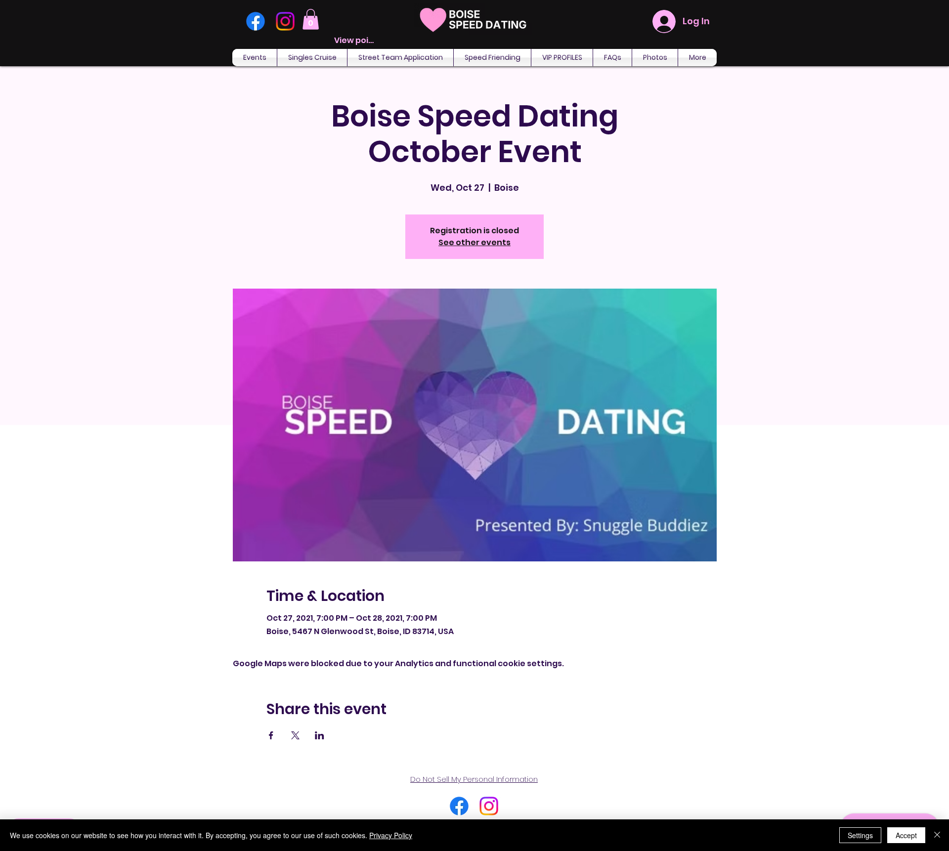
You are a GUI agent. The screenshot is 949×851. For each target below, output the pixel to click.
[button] (310, 19)
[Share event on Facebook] (271, 735)
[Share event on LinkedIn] (319, 735)
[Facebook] (255, 21)
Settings (860, 835)
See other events (474, 242)
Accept (906, 835)
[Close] (937, 835)
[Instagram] (285, 21)
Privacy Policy (390, 835)
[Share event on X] (295, 735)
